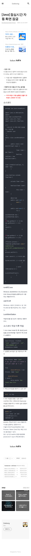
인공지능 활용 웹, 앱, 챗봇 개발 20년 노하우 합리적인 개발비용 (10, 50)
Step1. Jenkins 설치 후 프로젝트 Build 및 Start (10, 472)
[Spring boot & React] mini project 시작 (10, 474)
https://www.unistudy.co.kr (12, 31)
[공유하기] (10, 458)
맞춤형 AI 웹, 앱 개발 (9, 47)
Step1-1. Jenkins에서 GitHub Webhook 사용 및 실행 (10, 470)
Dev (4, 525)
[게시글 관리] (12, 458)
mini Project (13, 465)
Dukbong (6, 523)
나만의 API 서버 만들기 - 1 (9, 476)
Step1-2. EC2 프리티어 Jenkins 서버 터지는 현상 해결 (10, 468)
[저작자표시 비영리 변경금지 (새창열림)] (23, 458)
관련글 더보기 (26, 487)
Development (7, 465)
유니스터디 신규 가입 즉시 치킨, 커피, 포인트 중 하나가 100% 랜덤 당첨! (10, 37)
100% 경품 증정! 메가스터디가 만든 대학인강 (10, 34)
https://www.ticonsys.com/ (12, 44)
